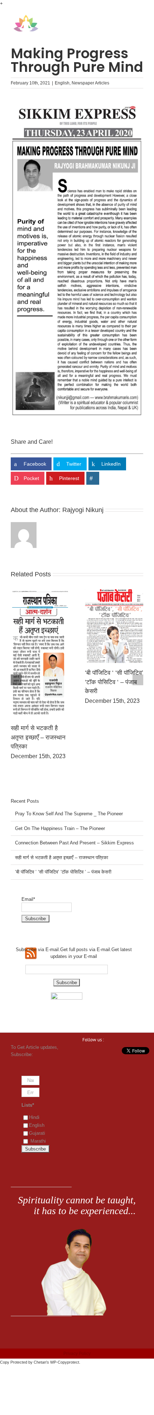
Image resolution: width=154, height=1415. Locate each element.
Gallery (39, 622)
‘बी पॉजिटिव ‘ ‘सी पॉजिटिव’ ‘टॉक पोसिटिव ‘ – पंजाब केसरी (63, 872)
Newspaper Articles (90, 83)
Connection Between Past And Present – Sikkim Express (74, 842)
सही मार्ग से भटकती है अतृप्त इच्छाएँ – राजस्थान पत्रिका (61, 857)
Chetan (40, 1362)
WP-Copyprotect (64, 1362)
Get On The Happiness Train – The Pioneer (109, 675)
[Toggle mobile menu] (140, 18)
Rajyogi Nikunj (83, 509)
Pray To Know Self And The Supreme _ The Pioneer (37, 674)
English (62, 83)
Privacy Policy (77, 1353)
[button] (16, 679)
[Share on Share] (92, 478)
